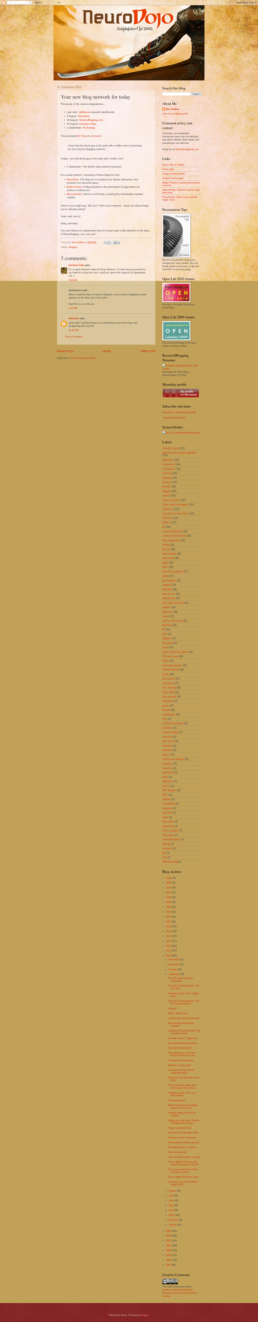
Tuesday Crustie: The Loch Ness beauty (182, 1094)
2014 (169, 936)
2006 (169, 1245)
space (165, 817)
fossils (165, 674)
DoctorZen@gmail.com (187, 149)
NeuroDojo (73, 179)
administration (169, 553)
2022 (169, 897)
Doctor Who (168, 692)
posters (166, 754)
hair (164, 852)
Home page (168, 169)
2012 (169, 946)
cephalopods (168, 714)
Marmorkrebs (74, 194)
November (174, 964)
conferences (168, 464)
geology (166, 844)
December (174, 959)
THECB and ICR (170, 669)
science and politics (172, 531)
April (171, 1210)
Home (107, 351)
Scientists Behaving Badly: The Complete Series (184, 1032)
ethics (165, 567)
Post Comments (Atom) (83, 358)
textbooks (167, 763)
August (173, 1190)
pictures (166, 549)
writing (165, 576)
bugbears (167, 638)
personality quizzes (172, 665)
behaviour (167, 518)
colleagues (167, 701)
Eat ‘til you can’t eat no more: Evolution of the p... (183, 1170)
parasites (167, 768)
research (166, 482)
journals (166, 486)
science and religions (173, 759)
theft (164, 857)
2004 (169, 1255)
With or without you (177, 1013)
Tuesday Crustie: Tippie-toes (182, 1038)
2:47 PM (73, 308)
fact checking (169, 687)
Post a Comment (73, 336)
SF (163, 629)
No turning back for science (182, 1147)
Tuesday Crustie (170, 448)
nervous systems (171, 500)
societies (166, 745)
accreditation (168, 803)
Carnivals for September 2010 (183, 1132)
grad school (168, 558)
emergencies (168, 598)
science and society (172, 620)
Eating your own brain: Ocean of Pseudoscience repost (184, 1121)
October (173, 969)
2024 (169, 887)
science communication (174, 535)
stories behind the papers (175, 652)
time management (171, 540)
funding (166, 544)
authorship (167, 772)
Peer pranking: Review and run (183, 1142)
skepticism (167, 509)
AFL (164, 719)
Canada (166, 710)
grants (165, 562)
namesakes (168, 835)
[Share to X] (112, 242)
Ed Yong (82, 136)
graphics (166, 607)
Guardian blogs (87, 124)
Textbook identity (176, 1100)
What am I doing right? (179, 1065)
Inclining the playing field (180, 1060)
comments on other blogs (175, 513)
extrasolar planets (171, 839)
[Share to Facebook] (115, 242)
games (165, 705)
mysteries (167, 812)
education (167, 589)
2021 (169, 902)
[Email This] (105, 242)
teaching (166, 477)
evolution (166, 473)
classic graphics (170, 830)
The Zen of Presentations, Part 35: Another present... (183, 1002)
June (171, 1200)
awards (166, 616)
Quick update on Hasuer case (183, 1177)
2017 (169, 921)
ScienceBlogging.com (91, 120)
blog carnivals (169, 696)
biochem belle (76, 265)
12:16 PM (73, 330)
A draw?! (172, 1008)
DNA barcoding (169, 861)
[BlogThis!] (108, 242)
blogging (73, 247)
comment (95, 136)
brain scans (168, 821)
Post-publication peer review (182, 1043)
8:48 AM (73, 280)
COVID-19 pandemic (172, 723)
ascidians (167, 727)
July (171, 1195)
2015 (169, 931)
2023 (169, 892)
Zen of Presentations (173, 571)
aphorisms (167, 611)
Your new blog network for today (184, 1157)
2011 (169, 950)
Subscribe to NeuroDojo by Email (179, 412)
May (171, 1205)
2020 (169, 907)
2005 (169, 1250)
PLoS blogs (88, 127)
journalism (167, 643)
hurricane (167, 736)
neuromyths (168, 826)
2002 (169, 1265)
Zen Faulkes (172, 109)
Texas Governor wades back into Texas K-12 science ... (183, 1086)
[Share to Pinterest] (118, 242)
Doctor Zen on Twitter (173, 164)
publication (167, 460)
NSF (164, 634)
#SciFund (167, 625)
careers (166, 495)
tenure (165, 647)
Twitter (165, 660)
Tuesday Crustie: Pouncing (182, 1137)
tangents (166, 585)
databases (167, 781)
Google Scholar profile (173, 173)
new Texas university (173, 602)
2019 (169, 911)
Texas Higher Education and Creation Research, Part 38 (183, 1163)
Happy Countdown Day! (180, 1128)
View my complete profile (175, 113)
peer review (168, 741)
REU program (169, 790)
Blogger (144, 1315)
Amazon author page (172, 178)
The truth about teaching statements (180, 979)
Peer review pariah (177, 1152)
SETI (165, 795)
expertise (167, 750)
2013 (169, 941)
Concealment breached (179, 1048)
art (163, 526)
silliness (166, 522)
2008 (169, 1235)
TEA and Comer (170, 656)
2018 (169, 916)
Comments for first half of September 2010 (181, 1071)
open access (168, 594)
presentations (169, 580)
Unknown (74, 318)
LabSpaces (84, 112)
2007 (169, 1240)
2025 (169, 882)
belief (165, 777)
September (174, 974)
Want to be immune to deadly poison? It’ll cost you (183, 1106)
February (173, 1220)
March (172, 1215)
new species (168, 678)
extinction (167, 848)
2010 (169, 955)
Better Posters (74, 187)
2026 (169, 878)
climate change (170, 732)
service (166, 786)
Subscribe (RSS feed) (174, 417)
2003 (169, 1260)
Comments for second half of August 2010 (182, 1183)
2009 (169, 1231)
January (173, 1224)
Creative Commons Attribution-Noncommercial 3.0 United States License (179, 1292)
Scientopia (83, 116)
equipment (167, 808)
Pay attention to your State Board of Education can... (182, 1054)
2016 (169, 926)
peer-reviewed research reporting (178, 452)
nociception (168, 683)
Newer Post (65, 351)
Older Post (147, 351)
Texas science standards (175, 504)
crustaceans (168, 469)
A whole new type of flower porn (184, 1018)
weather (166, 799)
